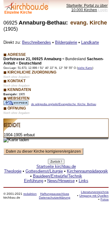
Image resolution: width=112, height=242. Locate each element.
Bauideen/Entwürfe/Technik (57, 176)
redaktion (30, 193)
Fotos (104, 199)
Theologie (12, 171)
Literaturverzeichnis (95, 192)
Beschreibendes (36, 42)
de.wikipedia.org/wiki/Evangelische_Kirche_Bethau (63, 104)
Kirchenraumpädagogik (87, 171)
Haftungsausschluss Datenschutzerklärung (54, 195)
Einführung (33, 180)
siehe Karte (85, 67)
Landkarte (90, 42)
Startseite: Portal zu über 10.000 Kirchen (87, 7)
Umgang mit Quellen (94, 195)
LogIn (103, 10)
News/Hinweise (61, 180)
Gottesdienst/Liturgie (44, 171)
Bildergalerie (66, 42)
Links (83, 180)
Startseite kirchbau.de (56, 166)
